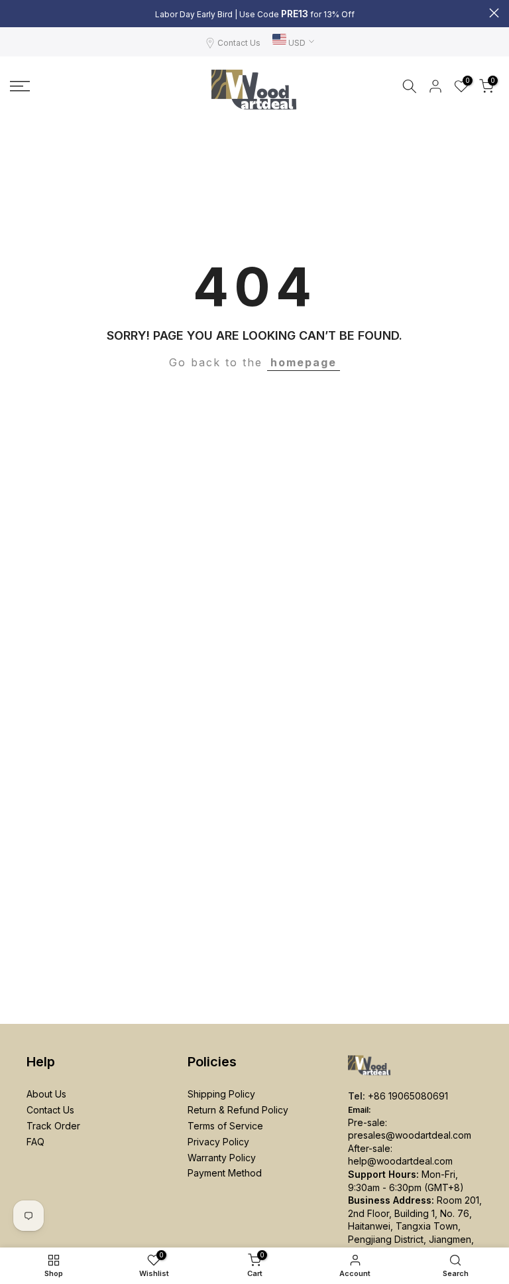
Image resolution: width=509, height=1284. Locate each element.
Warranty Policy (222, 1157)
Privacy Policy (218, 1141)
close (15, 13)
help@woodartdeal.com (400, 1161)
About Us (46, 1094)
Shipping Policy (221, 1094)
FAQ (35, 1141)
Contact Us (238, 43)
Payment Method (225, 1172)
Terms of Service (225, 1125)
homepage (303, 362)
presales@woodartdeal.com (409, 1135)
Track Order (53, 1125)
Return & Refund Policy (238, 1109)
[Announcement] (254, 14)
